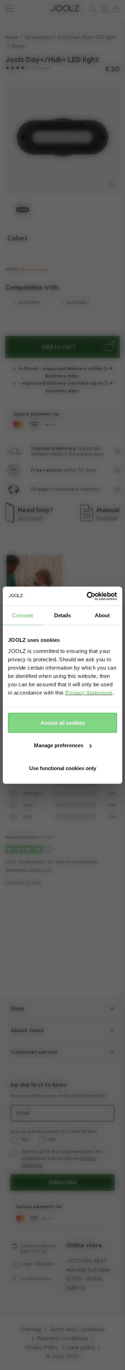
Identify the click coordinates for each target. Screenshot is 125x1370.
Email (23, 1113)
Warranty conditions (63, 1339)
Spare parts (37, 37)
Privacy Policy (41, 1348)
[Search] (92, 9)
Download (107, 518)
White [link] (18, 46)
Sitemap (31, 1330)
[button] (18, 137)
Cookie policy (78, 1348)
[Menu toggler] (9, 9)
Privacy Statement (88, 692)
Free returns (46, 470)
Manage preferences (58, 745)
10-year (41, 489)
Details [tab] (62, 615)
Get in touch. (31, 518)
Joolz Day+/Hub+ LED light (86, 37)
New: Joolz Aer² (28, 8)
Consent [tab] (22, 615)
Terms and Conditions (77, 1330)
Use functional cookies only (62, 768)
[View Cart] (114, 9)
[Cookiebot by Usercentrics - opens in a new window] (88, 596)
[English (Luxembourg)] (14, 1246)
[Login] (103, 9)
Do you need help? (32, 8)
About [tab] (102, 615)
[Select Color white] (11, 254)
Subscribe (62, 1182)
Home (11, 37)
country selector (39, 1246)
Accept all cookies (63, 722)
